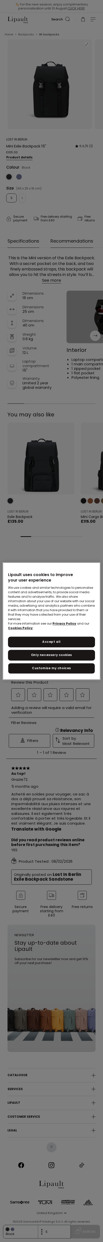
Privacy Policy (64, 624)
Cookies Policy (20, 628)
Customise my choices (51, 668)
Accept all (51, 642)
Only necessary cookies (51, 655)
